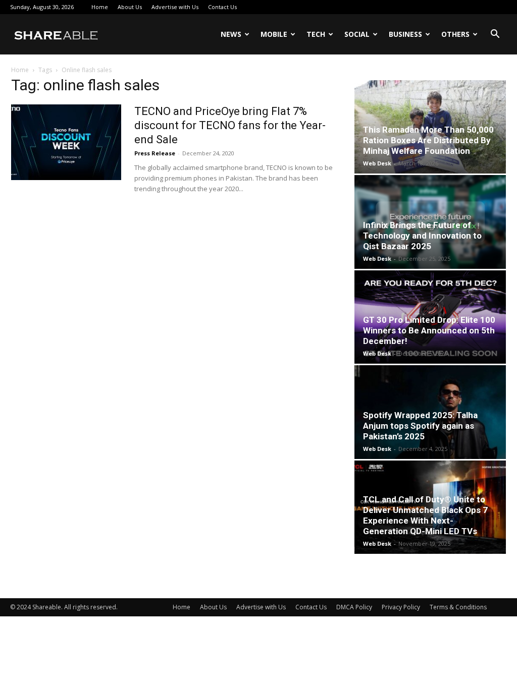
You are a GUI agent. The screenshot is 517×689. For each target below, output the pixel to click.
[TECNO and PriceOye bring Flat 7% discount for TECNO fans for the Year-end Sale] (66, 142)
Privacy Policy (401, 607)
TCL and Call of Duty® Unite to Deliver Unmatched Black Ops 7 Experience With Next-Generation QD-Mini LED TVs (425, 515)
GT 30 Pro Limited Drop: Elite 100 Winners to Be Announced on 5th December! (429, 330)
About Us (130, 7)
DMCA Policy (354, 607)
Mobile (274, 34)
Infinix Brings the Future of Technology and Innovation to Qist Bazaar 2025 (422, 235)
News (231, 34)
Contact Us (222, 7)
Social (357, 34)
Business (405, 34)
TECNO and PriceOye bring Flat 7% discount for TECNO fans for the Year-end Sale (230, 125)
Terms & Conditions (458, 607)
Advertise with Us (174, 7)
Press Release (154, 153)
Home (99, 7)
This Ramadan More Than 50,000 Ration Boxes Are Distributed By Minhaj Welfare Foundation (428, 140)
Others (455, 34)
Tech (315, 34)
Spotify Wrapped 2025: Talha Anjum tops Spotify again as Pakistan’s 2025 (420, 425)
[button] (495, 35)
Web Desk (377, 163)
